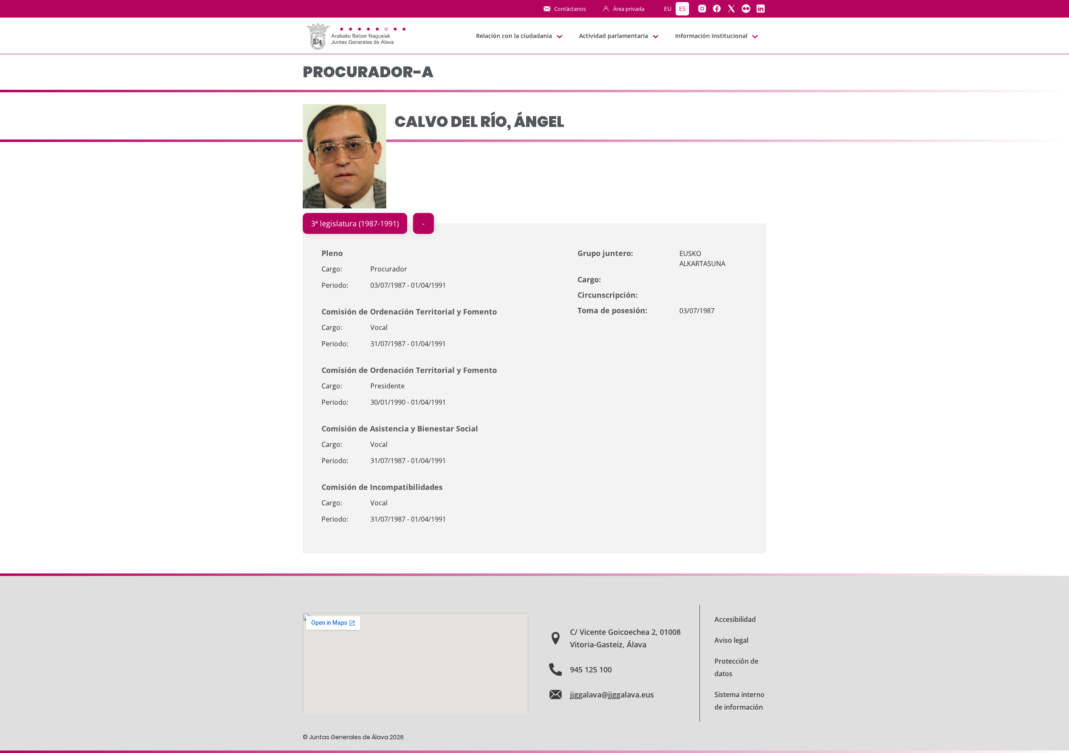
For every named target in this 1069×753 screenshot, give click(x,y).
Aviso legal (731, 640)
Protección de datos (736, 667)
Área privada (628, 9)
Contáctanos (570, 9)
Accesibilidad (735, 619)
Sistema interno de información (739, 701)
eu (667, 9)
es (682, 9)
